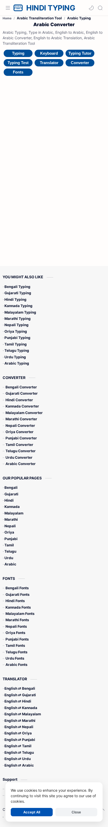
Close (76, 812)
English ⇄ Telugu (19, 752)
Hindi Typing (15, 299)
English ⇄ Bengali (19, 688)
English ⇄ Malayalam (22, 714)
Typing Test (18, 62)
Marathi (11, 519)
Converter (80, 62)
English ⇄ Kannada (20, 708)
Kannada (12, 507)
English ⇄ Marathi (19, 720)
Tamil (9, 545)
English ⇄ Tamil (17, 746)
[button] (91, 8)
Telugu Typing (16, 350)
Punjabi (11, 539)
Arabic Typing (16, 363)
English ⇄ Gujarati (20, 695)
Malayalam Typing (20, 312)
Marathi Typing (17, 318)
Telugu (10, 551)
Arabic (10, 564)
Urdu (8, 558)
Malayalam (13, 513)
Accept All (31, 812)
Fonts (18, 72)
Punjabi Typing (17, 338)
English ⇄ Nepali (18, 727)
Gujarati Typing (17, 293)
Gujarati (11, 494)
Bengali (11, 487)
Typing (18, 53)
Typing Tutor (79, 53)
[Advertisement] (48, 159)
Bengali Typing (17, 287)
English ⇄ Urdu (17, 759)
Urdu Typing (15, 357)
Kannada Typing (18, 306)
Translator (49, 62)
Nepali (10, 526)
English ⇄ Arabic (19, 765)
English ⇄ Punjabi (19, 740)
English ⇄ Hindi (17, 701)
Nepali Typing (16, 325)
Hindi (9, 500)
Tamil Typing (15, 344)
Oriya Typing (15, 331)
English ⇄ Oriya (18, 733)
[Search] (100, 8)
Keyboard (49, 53)
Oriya (9, 532)
